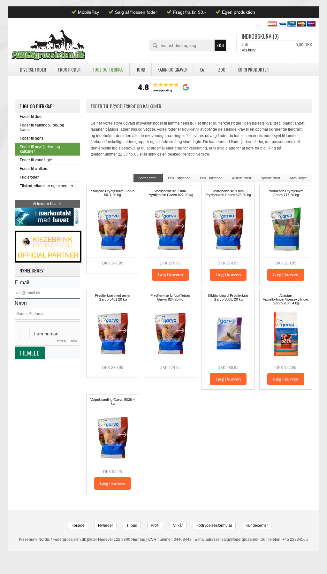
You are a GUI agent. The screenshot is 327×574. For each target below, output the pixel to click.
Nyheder (105, 525)
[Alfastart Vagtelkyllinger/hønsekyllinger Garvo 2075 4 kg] (286, 333)
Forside (78, 525)
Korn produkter (253, 69)
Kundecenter (257, 525)
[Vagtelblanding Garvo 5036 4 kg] (113, 437)
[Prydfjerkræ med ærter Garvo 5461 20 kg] (113, 333)
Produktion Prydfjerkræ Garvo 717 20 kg (286, 193)
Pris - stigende (179, 178)
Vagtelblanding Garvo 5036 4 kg (112, 401)
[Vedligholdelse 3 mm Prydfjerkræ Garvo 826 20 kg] (228, 229)
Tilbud (131, 525)
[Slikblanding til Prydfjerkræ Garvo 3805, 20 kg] (228, 333)
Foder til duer (31, 116)
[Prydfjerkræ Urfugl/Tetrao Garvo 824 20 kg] (170, 333)
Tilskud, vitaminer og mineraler (46, 186)
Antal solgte (299, 178)
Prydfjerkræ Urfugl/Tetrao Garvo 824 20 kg (170, 297)
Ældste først (241, 178)
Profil (155, 525)
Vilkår (178, 525)
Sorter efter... (148, 178)
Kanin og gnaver (172, 69)
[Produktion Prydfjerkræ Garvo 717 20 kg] (286, 229)
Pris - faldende (211, 178)
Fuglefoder (29, 177)
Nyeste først (270, 178)
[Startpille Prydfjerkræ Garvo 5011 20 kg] (113, 229)
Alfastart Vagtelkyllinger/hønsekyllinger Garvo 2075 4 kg (285, 299)
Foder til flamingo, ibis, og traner (42, 127)
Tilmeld (29, 353)
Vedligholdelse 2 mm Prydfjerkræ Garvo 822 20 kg (170, 193)
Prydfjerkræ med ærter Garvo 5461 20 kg (113, 297)
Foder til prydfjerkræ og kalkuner (40, 149)
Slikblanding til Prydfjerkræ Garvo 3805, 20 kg (228, 297)
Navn (21, 303)
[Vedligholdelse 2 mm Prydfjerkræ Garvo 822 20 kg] (170, 229)
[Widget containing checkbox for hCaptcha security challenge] (47, 333)
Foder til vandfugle (36, 160)
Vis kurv (248, 50)
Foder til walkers (34, 168)
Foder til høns (31, 138)
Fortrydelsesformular (214, 525)
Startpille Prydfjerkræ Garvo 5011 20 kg (112, 193)
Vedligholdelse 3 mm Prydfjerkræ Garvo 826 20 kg (228, 193)
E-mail (22, 282)
